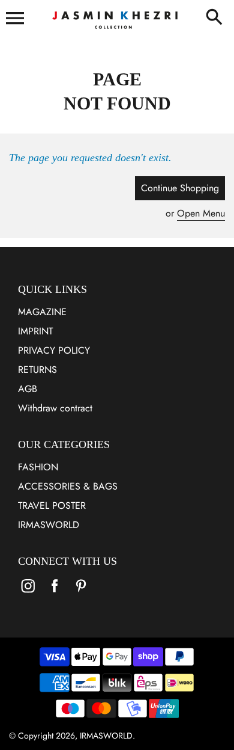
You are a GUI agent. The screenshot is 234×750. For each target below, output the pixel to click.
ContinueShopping (180, 188)
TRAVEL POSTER (52, 505)
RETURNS (37, 370)
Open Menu (201, 213)
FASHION (38, 467)
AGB (27, 389)
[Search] (216, 18)
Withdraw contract (55, 408)
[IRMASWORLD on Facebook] (54, 594)
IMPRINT (35, 331)
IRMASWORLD (48, 525)
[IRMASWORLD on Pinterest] (81, 594)
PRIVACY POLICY (54, 350)
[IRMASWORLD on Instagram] (28, 594)
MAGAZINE (42, 312)
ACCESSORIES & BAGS (68, 486)
